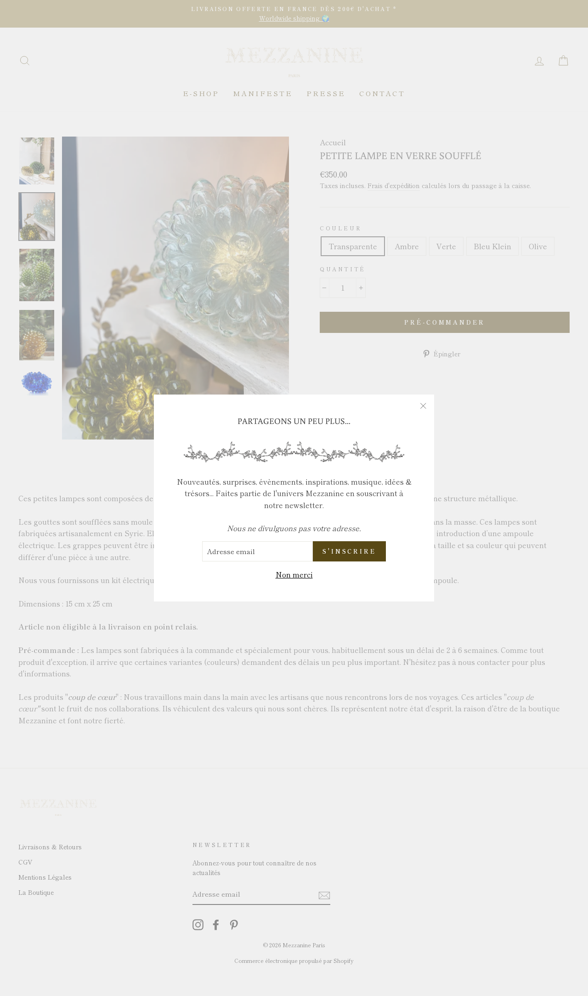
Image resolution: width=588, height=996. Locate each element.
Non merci (294, 574)
